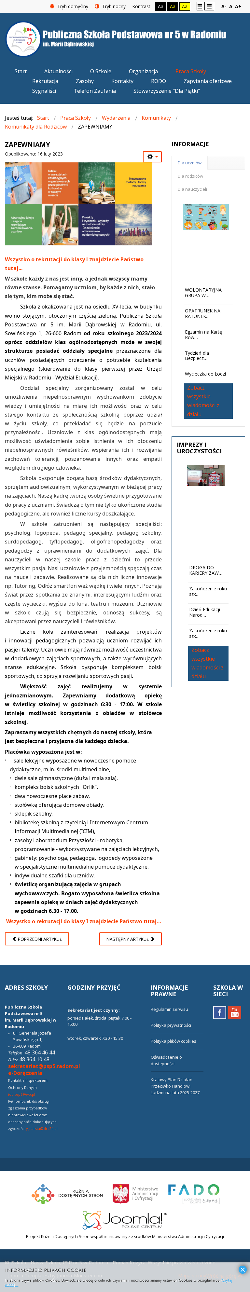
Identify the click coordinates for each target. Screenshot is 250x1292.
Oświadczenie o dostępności (166, 1060)
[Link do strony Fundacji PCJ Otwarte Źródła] (125, 1219)
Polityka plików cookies (173, 1041)
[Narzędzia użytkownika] (152, 156)
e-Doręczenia (25, 1073)
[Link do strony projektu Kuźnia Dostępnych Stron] (67, 1193)
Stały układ (200, 6)
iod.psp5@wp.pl (21, 1094)
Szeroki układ (209, 6)
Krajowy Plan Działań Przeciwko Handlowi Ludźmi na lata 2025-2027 (175, 1086)
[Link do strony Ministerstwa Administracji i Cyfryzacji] (136, 1193)
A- (224, 6)
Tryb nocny (113, 6)
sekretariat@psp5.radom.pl (44, 1066)
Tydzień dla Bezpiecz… (197, 356)
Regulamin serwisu (169, 1009)
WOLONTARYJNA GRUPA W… (203, 292)
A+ (238, 6)
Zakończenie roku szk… (208, 591)
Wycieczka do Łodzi (205, 374)
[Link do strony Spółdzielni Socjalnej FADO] (193, 1193)
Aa (160, 6)
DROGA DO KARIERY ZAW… (205, 570)
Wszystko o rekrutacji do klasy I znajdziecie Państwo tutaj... (83, 921)
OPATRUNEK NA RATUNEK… (202, 313)
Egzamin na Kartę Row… (203, 334)
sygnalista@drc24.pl (41, 1128)
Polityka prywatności (171, 1025)
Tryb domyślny (72, 6)
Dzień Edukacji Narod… (204, 612)
